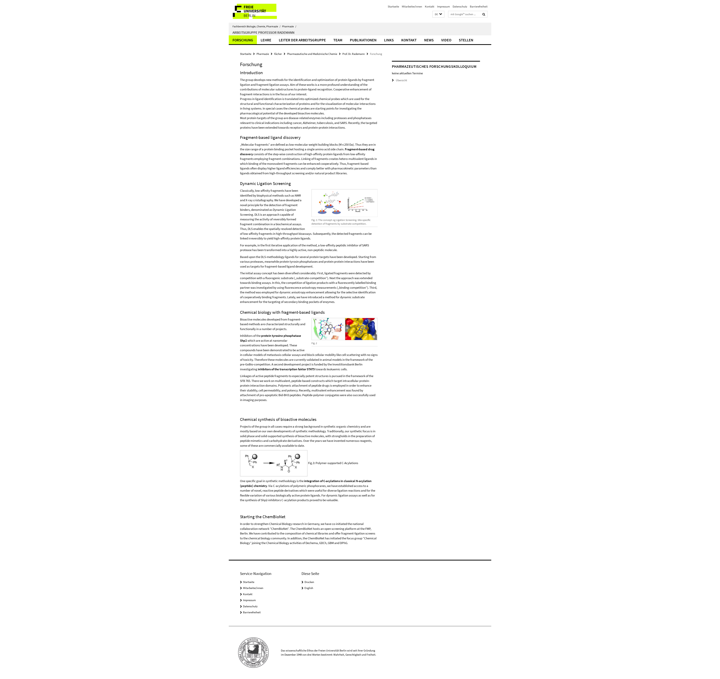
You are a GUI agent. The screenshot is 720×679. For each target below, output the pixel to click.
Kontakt (429, 6)
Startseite (393, 6)
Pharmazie (289, 26)
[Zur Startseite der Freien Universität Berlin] (260, 11)
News (429, 40)
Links (389, 40)
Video (446, 40)
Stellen (466, 40)
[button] (438, 14)
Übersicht (401, 80)
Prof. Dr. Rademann (353, 54)
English (308, 588)
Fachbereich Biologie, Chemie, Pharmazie (256, 26)
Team (337, 40)
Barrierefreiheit (479, 6)
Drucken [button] (309, 582)
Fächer (278, 54)
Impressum (443, 6)
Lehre (266, 40)
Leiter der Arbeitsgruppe (302, 40)
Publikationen (363, 40)
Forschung (242, 40)
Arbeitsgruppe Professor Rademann (263, 32)
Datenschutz (460, 6)
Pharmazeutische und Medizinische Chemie (312, 54)
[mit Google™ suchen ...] (483, 14)
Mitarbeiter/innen (412, 6)
